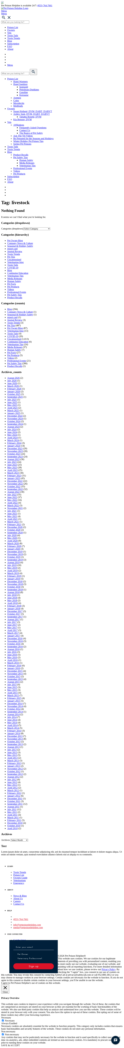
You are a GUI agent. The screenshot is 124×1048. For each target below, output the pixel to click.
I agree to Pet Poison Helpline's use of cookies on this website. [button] (31, 983)
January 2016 (13, 668)
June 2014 (12, 720)
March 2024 (13, 440)
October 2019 (13, 557)
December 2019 (15, 551)
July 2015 (12, 684)
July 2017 (12, 622)
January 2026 (13, 391)
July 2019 (12, 565)
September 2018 (15, 589)
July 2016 (12, 652)
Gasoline (23, 92)
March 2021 (13, 521)
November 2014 (15, 706)
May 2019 (12, 568)
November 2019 (15, 554)
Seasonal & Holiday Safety (20, 246)
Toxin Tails (12, 35)
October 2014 (13, 709)
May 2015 (12, 690)
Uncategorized (14, 259)
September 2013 (15, 744)
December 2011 (14, 798)
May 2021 (12, 516)
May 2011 (12, 812)
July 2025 (12, 399)
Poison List (12, 27)
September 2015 (15, 679)
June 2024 (12, 432)
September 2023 (15, 456)
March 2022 (13, 505)
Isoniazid (23, 87)
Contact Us (24, 130)
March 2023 (13, 473)
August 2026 (13, 378)
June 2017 (12, 625)
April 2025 (12, 407)
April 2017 (12, 630)
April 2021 (12, 519)
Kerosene (23, 95)
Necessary (10, 1020)
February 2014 (14, 730)
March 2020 (13, 543)
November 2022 (15, 483)
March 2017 (13, 633)
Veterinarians (19, 880)
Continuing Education (17, 273)
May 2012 (12, 785)
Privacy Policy (108, 969)
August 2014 (13, 714)
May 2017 (12, 627)
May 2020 (12, 538)
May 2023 (12, 467)
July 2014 (12, 717)
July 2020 (12, 535)
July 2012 (12, 779)
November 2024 (15, 418)
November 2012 (15, 768)
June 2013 (12, 752)
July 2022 (12, 494)
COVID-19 (12, 267)
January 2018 (13, 608)
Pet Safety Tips (20, 157)
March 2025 (13, 410)
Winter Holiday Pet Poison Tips (28, 141)
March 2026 (13, 386)
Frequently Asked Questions (32, 127)
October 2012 (13, 771)
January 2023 (13, 478)
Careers (17, 901)
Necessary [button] (6, 1017)
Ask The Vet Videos (23, 135)
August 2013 (13, 747)
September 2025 (15, 397)
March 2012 (13, 790)
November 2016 (15, 641)
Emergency (18, 883)
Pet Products (19, 173)
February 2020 (14, 546)
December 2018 (15, 581)
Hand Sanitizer (20, 84)
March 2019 (13, 573)
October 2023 (13, 454)
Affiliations (18, 125)
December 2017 (15, 611)
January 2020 (13, 549)
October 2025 (13, 394)
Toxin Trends (13, 38)
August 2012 (13, 777)
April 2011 (12, 815)
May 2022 (12, 500)
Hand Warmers (20, 81)
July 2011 (11, 809)
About (10, 49)
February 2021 (14, 524)
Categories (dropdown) (12, 228)
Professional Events (22, 168)
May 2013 (12, 755)
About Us (18, 898)
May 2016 (12, 657)
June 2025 (12, 402)
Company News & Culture (20, 243)
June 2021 (12, 513)
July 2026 (12, 380)
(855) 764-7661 (44, 5)
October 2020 (13, 530)
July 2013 (12, 749)
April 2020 (12, 540)
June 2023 (12, 464)
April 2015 (12, 692)
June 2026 (12, 383)
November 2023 (15, 451)
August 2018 (13, 592)
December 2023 (15, 448)
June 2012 (12, 782)
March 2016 (13, 663)
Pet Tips (11, 257)
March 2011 (13, 817)
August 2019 (13, 562)
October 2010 (13, 825)
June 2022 (12, 497)
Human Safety (26, 160)
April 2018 (12, 603)
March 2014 (13, 728)
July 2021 (12, 511)
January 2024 (13, 445)
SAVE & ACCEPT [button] (10, 1045)
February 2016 (14, 665)
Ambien (17, 97)
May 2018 (12, 600)
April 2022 (12, 502)
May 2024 (12, 435)
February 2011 (14, 820)
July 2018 (12, 595)
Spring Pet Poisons (22, 144)
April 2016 (12, 660)
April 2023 (12, 470)
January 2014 (13, 733)
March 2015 (13, 695)
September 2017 (15, 616)
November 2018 (15, 584)
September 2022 (15, 489)
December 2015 (15, 671)
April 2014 (12, 725)
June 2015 (12, 687)
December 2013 (15, 736)
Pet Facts (11, 284)
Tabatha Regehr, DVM (30, 116)
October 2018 (13, 587)
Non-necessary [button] (8, 1031)
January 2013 (13, 766)
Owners (11, 30)
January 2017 (13, 635)
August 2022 (13, 492)
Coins (16, 100)
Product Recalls (20, 154)
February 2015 (14, 698)
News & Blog (20, 896)
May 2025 (12, 405)
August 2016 (13, 649)
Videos (16, 171)
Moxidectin (18, 103)
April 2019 (12, 570)
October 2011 (13, 801)
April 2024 (12, 437)
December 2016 (15, 638)
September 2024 (15, 424)
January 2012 (13, 796)
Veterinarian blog (15, 262)
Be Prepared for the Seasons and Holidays (33, 138)
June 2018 (12, 597)
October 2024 (13, 421)
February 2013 (14, 763)
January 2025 (13, 413)
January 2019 (13, 578)
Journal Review (14, 251)
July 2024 (12, 429)
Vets (9, 33)
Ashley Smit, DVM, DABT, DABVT (31, 114)
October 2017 (13, 614)
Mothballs (18, 106)
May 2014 (12, 722)
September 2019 (15, 559)
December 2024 (15, 416)
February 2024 (14, 443)
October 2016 (13, 644)
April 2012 (12, 787)
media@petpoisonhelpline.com (28, 927)
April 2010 (12, 828)
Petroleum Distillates (29, 89)
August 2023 (13, 459)
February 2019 (14, 576)
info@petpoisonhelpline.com (27, 924)
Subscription (13, 43)
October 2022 (13, 486)
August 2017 (13, 619)
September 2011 (15, 804)
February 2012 (14, 793)
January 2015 (13, 701)
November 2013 (15, 739)
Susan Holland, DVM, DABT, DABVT (32, 111)
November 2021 (15, 508)
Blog (9, 41)
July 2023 (12, 462)
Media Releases (26, 163)
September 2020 (15, 532)
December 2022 (15, 481)
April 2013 (12, 758)
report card (12, 248)
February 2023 (14, 475)
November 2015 (15, 673)
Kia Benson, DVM (22, 119)
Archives (5, 840)
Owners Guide (20, 877)
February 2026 (14, 388)
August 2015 (13, 682)
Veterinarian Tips (27, 165)
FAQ (9, 46)
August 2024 (13, 426)
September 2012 (15, 774)
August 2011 (13, 806)
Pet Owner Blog (15, 240)
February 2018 (14, 606)
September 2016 (15, 646)
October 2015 (13, 676)
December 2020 (15, 527)
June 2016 (12, 654)
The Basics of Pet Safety (31, 133)
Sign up (34, 966)
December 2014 (15, 703)
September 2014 (15, 711)
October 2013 (13, 741)
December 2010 (15, 823)
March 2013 (13, 760)
